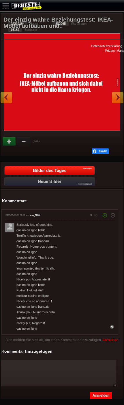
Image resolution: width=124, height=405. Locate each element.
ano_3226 (35, 215)
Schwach (24, 141)
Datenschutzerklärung (106, 46)
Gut (9, 141)
